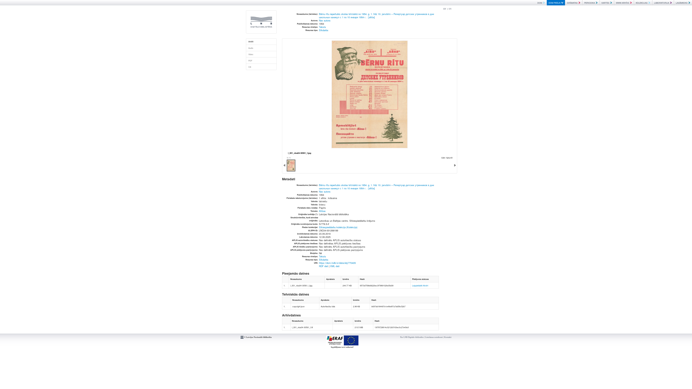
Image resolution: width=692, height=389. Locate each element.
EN (450, 9)
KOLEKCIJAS (641, 2)
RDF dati (323, 266)
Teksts (322, 27)
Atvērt (425, 285)
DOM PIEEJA (554, 2)
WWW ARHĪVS (622, 2)
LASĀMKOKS (681, 2)
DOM (539, 2)
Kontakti (447, 337)
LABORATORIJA (661, 2)
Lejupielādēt (417, 285)
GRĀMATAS (572, 2)
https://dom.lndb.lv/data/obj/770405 (337, 263)
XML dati (335, 266)
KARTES (605, 2)
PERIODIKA (589, 2)
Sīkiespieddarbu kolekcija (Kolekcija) (338, 227)
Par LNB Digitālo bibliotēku (412, 337)
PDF (250, 60)
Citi (249, 66)
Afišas (322, 211)
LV (444, 9)
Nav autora (324, 20)
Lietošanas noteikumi (434, 337)
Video (250, 54)
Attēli (250, 41)
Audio (250, 47)
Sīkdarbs (323, 30)
